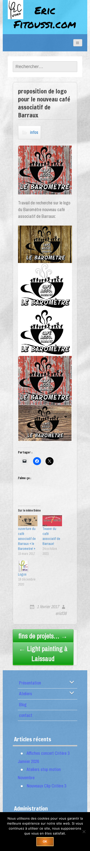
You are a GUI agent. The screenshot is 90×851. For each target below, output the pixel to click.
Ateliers (25, 693)
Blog (22, 704)
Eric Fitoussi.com (45, 17)
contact (25, 715)
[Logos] (28, 566)
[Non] (83, 831)
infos (34, 132)
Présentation (30, 683)
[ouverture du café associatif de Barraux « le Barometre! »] (28, 520)
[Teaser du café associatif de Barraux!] (52, 520)
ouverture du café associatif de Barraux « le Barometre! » (27, 538)
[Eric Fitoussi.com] (20, 15)
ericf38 (61, 613)
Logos (22, 574)
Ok (45, 841)
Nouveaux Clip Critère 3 (46, 786)
